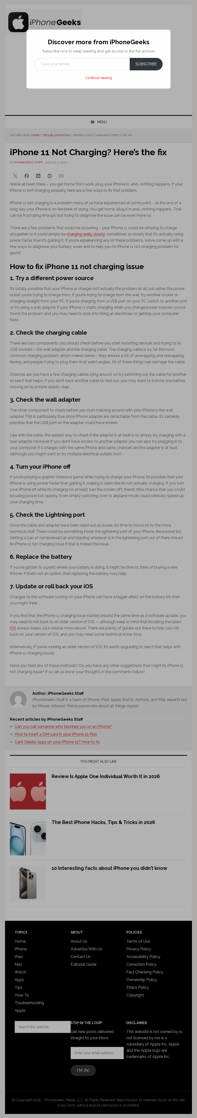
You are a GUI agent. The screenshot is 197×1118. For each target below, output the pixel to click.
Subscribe (146, 64)
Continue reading (98, 78)
